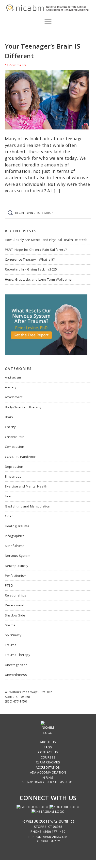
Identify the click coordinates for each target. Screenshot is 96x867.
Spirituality (13, 635)
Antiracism (13, 377)
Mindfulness (15, 545)
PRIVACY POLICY (43, 782)
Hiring (48, 777)
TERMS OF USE (64, 782)
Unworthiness (16, 674)
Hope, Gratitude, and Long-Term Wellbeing (38, 279)
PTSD (9, 585)
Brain (9, 417)
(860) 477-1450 (16, 701)
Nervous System (18, 555)
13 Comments (16, 65)
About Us (48, 742)
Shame (10, 625)
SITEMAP (27, 782)
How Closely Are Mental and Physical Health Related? (46, 239)
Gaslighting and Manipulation (27, 506)
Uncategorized (16, 665)
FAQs (48, 747)
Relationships (15, 595)
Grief (9, 516)
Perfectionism (16, 575)
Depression (14, 466)
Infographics (15, 536)
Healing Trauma (17, 526)
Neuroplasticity (16, 565)
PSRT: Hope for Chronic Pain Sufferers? (36, 249)
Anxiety (10, 387)
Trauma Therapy (17, 654)
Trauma (10, 645)
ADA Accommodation (48, 772)
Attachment (14, 397)
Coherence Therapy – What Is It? (30, 259)
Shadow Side (15, 615)
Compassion (14, 446)
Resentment (14, 605)
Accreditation (48, 767)
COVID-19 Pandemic (20, 456)
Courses (48, 757)
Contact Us (48, 752)
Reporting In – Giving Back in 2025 (31, 269)
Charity (10, 427)
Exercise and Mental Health (26, 486)
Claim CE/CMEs (48, 762)
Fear (8, 496)
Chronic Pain (15, 436)
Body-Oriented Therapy (23, 407)
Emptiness (13, 476)
